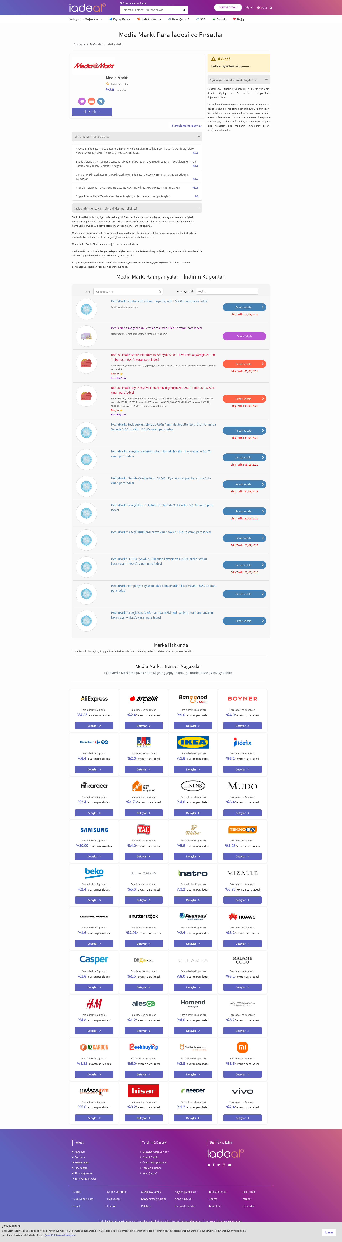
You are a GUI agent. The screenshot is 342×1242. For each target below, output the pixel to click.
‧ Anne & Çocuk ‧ (183, 1199)
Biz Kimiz (80, 1157)
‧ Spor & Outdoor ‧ (117, 1191)
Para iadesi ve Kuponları (94, 709)
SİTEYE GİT (92, 111)
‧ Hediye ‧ (213, 1199)
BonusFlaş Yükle (118, 377)
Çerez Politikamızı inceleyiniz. (60, 1235)
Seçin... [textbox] (202, 291)
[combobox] (227, 291)
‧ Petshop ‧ (146, 1206)
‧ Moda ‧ (76, 1191)
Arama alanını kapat (134, 3)
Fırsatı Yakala (243, 307)
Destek (221, 19)
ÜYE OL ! (262, 7)
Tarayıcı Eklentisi (152, 1168)
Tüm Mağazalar (84, 1173)
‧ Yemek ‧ (246, 1199)
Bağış (240, 19)
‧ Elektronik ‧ (248, 1191)
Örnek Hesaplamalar (154, 1162)
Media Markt (117, 77)
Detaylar (115, 373)
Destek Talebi (150, 1157)
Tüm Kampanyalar (85, 1178)
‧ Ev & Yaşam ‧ (114, 1199)
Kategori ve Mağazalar (84, 19)
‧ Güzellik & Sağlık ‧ (151, 1191)
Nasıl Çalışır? (180, 19)
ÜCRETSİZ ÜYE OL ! (228, 7)
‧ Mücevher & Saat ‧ (83, 1199)
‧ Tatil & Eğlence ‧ (217, 1191)
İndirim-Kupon (151, 19)
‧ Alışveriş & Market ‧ (185, 1191)
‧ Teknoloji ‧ (214, 1206)
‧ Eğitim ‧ (111, 1206)
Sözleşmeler (82, 1162)
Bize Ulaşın (81, 1168)
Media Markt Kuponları (188, 125)
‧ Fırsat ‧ (76, 1206)
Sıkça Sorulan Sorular (155, 1152)
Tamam (329, 1232)
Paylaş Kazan (121, 19)
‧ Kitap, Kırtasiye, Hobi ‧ (153, 1199)
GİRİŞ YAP (248, 7)
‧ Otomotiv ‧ (248, 1206)
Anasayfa (80, 1152)
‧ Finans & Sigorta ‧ (185, 1206)
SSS (202, 19)
